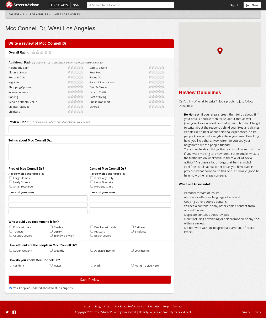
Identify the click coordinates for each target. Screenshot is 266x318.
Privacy (246, 312)
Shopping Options (20, 87)
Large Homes (21, 178)
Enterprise (154, 306)
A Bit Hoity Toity (103, 178)
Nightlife (14, 82)
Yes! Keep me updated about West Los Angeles (43, 288)
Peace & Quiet (17, 77)
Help (166, 306)
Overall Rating (19, 52)
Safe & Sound (98, 67)
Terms (257, 312)
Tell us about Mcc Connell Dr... (31, 140)
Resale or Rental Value (23, 102)
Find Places (59, 5)
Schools (95, 106)
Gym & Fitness (98, 87)
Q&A (76, 5)
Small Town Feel (23, 186)
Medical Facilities (19, 106)
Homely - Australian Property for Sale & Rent (165, 312)
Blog (98, 306)
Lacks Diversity (103, 182)
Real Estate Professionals (129, 306)
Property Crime (103, 186)
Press (107, 306)
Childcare (14, 111)
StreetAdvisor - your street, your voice (22, 5)
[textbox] (133, 5)
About (87, 306)
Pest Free (95, 72)
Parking (13, 97)
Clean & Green (18, 72)
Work (97, 265)
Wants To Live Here (146, 265)
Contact (177, 306)
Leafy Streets (21, 182)
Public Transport (100, 102)
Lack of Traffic (98, 92)
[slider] (41, 52)
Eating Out (96, 77)
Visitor (57, 265)
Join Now (252, 5)
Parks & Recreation (102, 82)
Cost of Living (98, 97)
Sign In (234, 5)
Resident (18, 265)
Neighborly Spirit (19, 67)
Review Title (17, 122)
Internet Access (18, 92)
